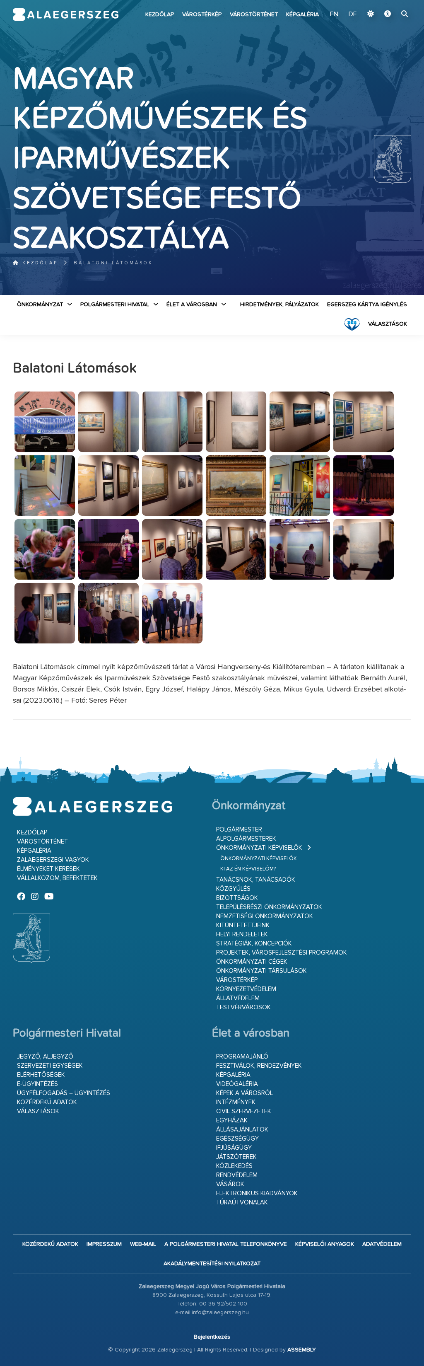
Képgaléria (302, 14)
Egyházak (232, 1120)
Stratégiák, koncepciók (254, 943)
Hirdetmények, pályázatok (279, 304)
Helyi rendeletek (242, 934)
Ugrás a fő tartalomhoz (390, 4)
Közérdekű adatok (47, 1102)
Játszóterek (236, 1157)
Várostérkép (202, 14)
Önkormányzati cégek (251, 962)
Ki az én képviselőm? (248, 869)
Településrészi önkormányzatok (269, 907)
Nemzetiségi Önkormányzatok (264, 916)
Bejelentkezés (212, 1337)
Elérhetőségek (41, 1075)
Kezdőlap (159, 14)
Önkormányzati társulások (261, 971)
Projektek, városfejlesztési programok (281, 953)
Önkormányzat (40, 304)
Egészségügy (237, 1139)
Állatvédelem (238, 998)
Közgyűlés (233, 889)
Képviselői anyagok (324, 1244)
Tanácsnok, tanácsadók (255, 880)
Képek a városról (244, 1093)
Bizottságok (237, 898)
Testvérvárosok (243, 1007)
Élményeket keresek (48, 869)
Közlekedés (234, 1166)
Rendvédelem (237, 1175)
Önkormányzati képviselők (259, 848)
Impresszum (104, 1244)
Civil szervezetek (243, 1111)
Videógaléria (237, 1084)
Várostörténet (254, 14)
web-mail (143, 1244)
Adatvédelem (382, 1244)
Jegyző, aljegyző (45, 1057)
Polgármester (239, 830)
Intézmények (235, 1102)
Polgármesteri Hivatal (114, 304)
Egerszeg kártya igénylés (367, 304)
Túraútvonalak (242, 1202)
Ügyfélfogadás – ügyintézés (63, 1093)
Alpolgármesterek (246, 839)
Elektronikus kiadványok (257, 1193)
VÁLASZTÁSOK (387, 324)
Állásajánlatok (242, 1130)
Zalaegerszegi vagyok (53, 860)
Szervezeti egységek (50, 1066)
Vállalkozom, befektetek (57, 878)
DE (353, 14)
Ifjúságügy (234, 1148)
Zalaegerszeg (66, 14)
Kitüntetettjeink (243, 925)
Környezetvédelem (246, 989)
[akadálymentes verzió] (387, 14)
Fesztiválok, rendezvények (259, 1066)
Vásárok (230, 1184)
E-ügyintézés (37, 1084)
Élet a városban (191, 304)
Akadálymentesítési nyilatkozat (212, 1264)
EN (334, 14)
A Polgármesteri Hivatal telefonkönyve (225, 1244)
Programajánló (242, 1057)
